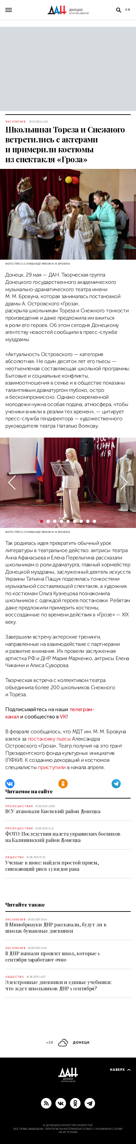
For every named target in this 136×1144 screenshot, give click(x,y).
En (128, 9)
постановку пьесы (49, 739)
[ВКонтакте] (10, 783)
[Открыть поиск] (118, 10)
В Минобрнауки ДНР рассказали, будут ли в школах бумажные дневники (55, 927)
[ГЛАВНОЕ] (90, 1103)
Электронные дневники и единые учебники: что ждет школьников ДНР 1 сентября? (58, 985)
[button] (12, 482)
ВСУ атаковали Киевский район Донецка (52, 811)
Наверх (117, 1069)
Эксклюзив (15, 121)
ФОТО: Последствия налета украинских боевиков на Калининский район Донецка (62, 836)
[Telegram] (116, 783)
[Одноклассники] (63, 783)
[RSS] (46, 1103)
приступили (52, 767)
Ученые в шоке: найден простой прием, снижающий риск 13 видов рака (52, 865)
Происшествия (19, 806)
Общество (14, 857)
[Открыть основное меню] (8, 10)
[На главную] (68, 10)
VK (63, 717)
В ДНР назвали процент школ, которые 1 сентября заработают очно (52, 956)
